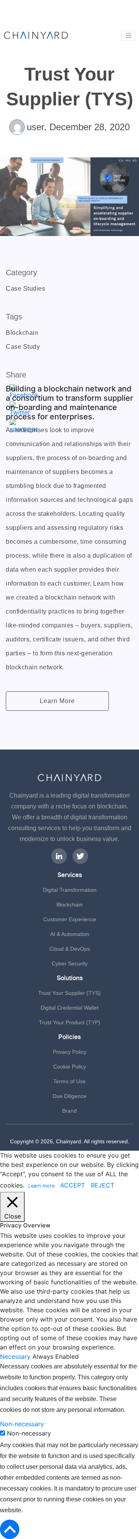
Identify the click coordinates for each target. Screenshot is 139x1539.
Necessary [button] (16, 1356)
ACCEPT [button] (72, 1185)
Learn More (57, 701)
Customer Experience (69, 919)
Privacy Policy (69, 1052)
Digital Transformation (70, 890)
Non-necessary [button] (22, 1424)
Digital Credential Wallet (69, 1008)
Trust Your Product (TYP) (69, 1022)
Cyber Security (70, 963)
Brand (69, 1111)
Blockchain (69, 904)
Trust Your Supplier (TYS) (69, 993)
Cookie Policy (69, 1066)
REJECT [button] (102, 1185)
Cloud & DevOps (69, 949)
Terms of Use (69, 1081)
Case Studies (25, 288)
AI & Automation (69, 934)
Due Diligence (69, 1096)
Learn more (41, 1186)
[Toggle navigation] (128, 36)
